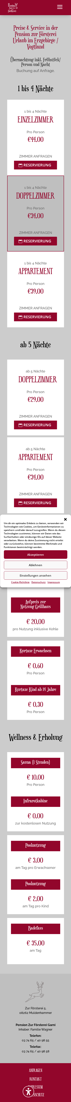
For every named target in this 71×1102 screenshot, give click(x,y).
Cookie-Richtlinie (20, 582)
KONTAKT (36, 1079)
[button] (65, 519)
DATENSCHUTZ (35, 1095)
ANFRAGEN (35, 1070)
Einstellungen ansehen (35, 575)
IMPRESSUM (35, 1087)
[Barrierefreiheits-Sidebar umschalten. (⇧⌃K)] (28, 1091)
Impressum (54, 582)
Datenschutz (38, 582)
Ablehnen (35, 565)
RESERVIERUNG (37, 165)
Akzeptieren (35, 554)
